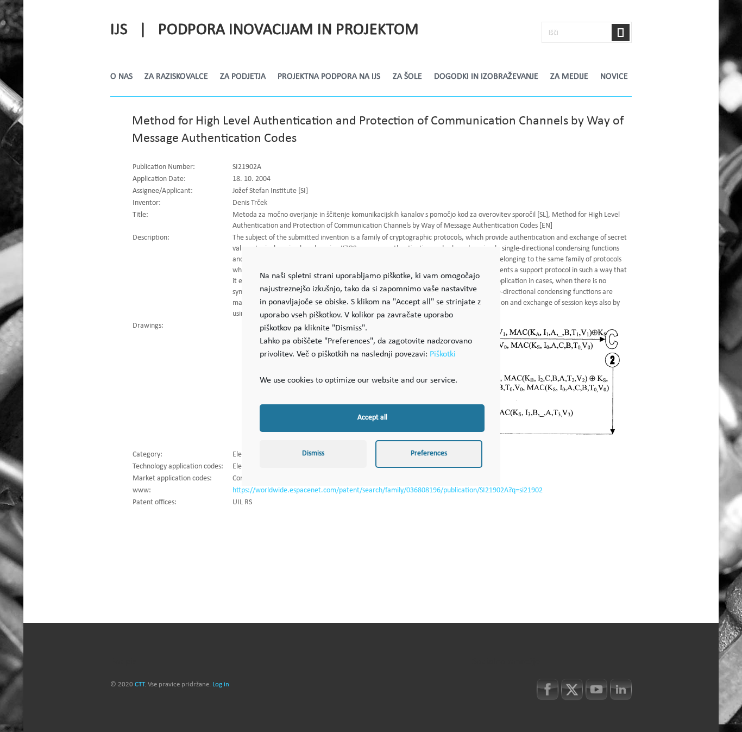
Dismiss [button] (313, 453)
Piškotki (443, 354)
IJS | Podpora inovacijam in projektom (264, 30)
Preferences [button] (429, 453)
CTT (139, 685)
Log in (220, 685)
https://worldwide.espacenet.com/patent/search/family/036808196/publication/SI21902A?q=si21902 (387, 490)
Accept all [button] (372, 418)
